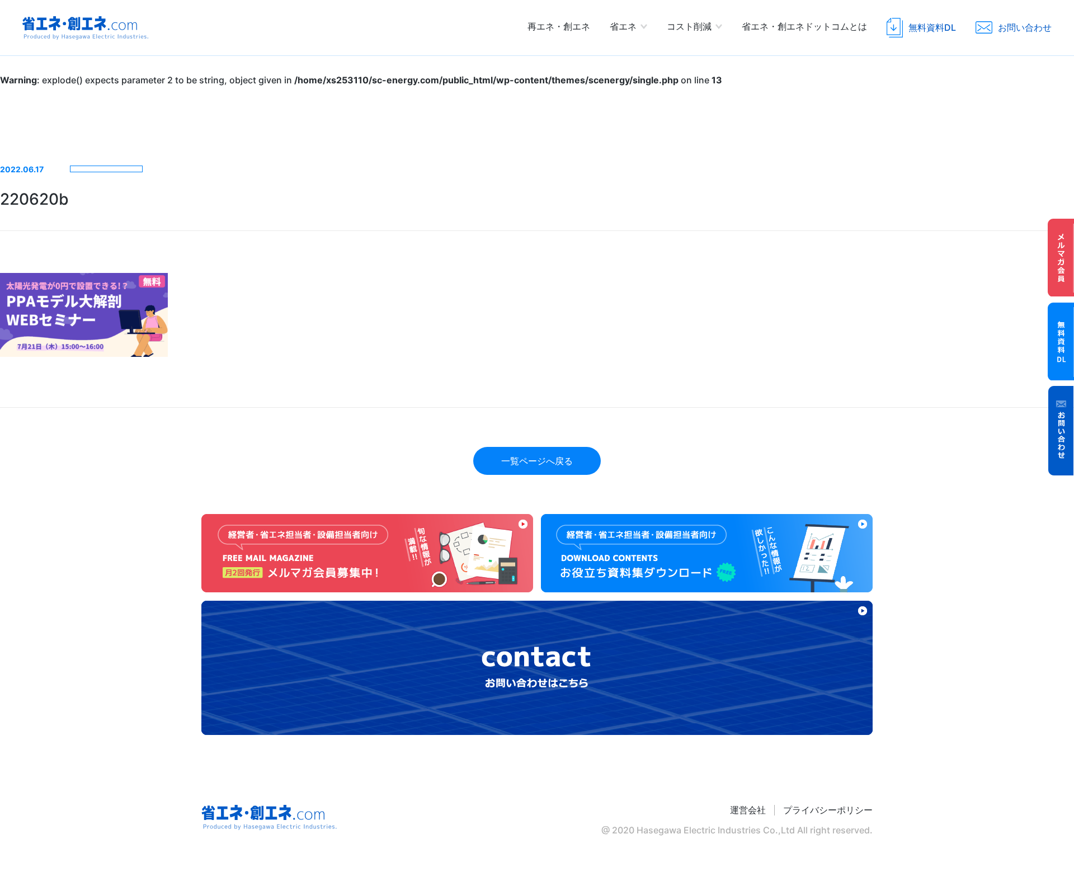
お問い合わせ (1061, 430)
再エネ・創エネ (558, 26)
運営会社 (748, 810)
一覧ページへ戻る (537, 460)
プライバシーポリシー (828, 810)
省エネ (623, 26)
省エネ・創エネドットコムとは (804, 26)
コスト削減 (689, 26)
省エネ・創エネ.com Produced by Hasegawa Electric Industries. (85, 28)
